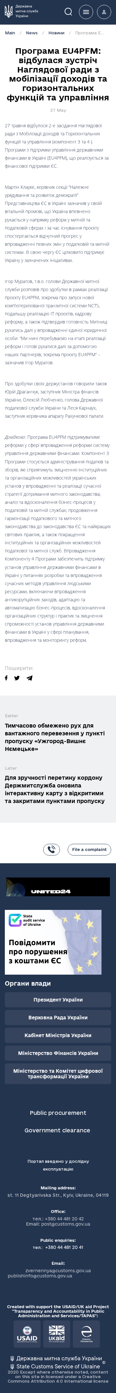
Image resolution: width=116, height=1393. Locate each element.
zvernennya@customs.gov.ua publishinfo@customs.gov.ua (49, 1273)
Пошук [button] (72, 11)
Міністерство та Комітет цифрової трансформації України (58, 1073)
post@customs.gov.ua (65, 1224)
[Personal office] (104, 12)
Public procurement (58, 1113)
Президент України (58, 999)
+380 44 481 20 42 (64, 1218)
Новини (56, 32)
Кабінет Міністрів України (58, 1035)
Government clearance (58, 1130)
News (32, 32)
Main (10, 32)
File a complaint (89, 849)
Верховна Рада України (58, 1017)
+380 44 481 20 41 (63, 1247)
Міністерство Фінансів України (58, 1053)
